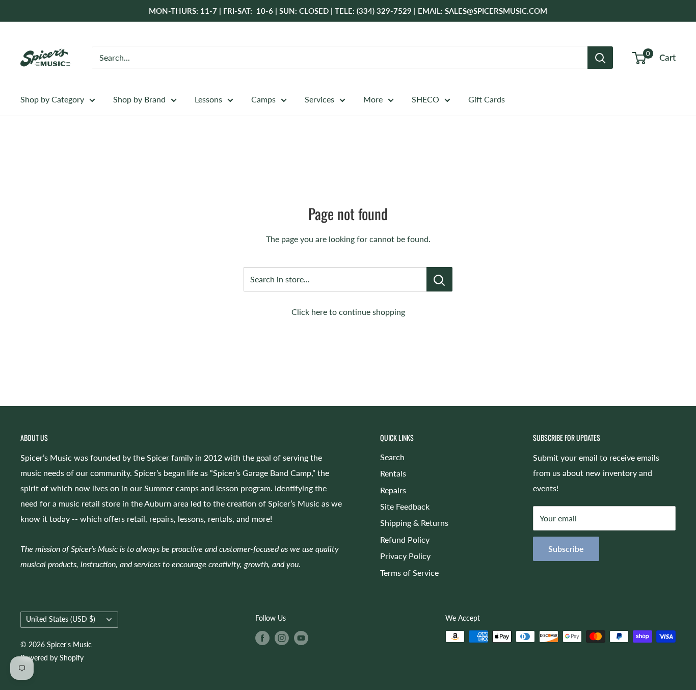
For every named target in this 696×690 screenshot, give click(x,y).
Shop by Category (52, 99)
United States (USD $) (60, 619)
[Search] (600, 57)
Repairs (393, 490)
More (373, 99)
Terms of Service (409, 572)
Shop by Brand (139, 99)
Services (319, 99)
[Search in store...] (439, 279)
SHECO (425, 99)
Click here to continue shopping (348, 311)
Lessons (208, 99)
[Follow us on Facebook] (262, 637)
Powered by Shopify (52, 657)
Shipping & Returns (414, 522)
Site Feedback (405, 506)
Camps (263, 99)
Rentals (393, 473)
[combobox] (339, 57)
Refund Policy (405, 539)
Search (392, 457)
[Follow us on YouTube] (301, 637)
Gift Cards (486, 99)
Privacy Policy (405, 556)
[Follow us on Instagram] (282, 637)
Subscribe (566, 548)
